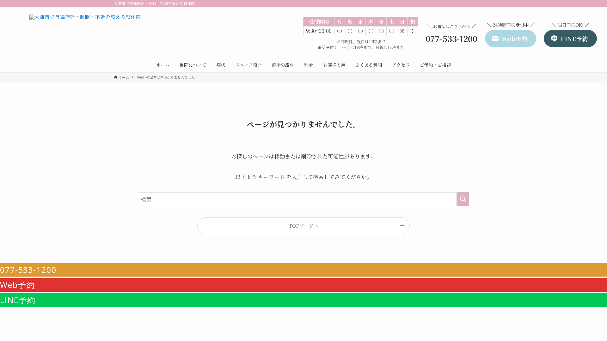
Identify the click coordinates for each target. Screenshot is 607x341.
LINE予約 (18, 300)
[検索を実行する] (463, 199)
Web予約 (17, 284)
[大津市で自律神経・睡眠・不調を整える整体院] (85, 33)
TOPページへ (303, 225)
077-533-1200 (28, 269)
